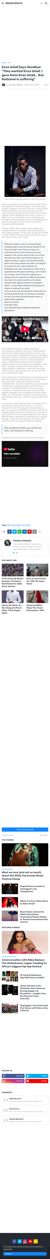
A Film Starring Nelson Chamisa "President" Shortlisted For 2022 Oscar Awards (12, 582)
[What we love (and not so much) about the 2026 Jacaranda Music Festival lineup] (25, 854)
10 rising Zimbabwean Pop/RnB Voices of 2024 (32, 976)
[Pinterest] (29, 532)
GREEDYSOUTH (14, 3)
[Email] (34, 532)
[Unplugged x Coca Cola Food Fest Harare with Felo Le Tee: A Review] (10, 1008)
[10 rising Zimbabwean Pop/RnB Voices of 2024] (10, 976)
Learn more (7, 1249)
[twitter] (14, 553)
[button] (2, 3)
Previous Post (8, 835)
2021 (9, 63)
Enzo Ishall (16, 525)
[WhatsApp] (19, 532)
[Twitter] (14, 532)
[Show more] (39, 532)
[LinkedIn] (24, 532)
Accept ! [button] (8, 1254)
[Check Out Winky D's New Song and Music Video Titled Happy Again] (13, 596)
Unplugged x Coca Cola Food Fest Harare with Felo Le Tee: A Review (34, 1008)
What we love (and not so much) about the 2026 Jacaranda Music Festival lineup (22, 875)
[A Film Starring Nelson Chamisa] (13, 570)
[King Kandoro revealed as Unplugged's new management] (10, 889)
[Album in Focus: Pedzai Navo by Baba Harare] (10, 902)
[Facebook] (9, 532)
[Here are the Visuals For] (37, 570)
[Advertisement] (25, 34)
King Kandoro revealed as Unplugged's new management (32, 888)
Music (28, 525)
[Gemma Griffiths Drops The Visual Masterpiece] (37, 596)
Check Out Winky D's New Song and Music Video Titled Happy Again (12, 609)
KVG (23, 525)
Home (4, 63)
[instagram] (16, 553)
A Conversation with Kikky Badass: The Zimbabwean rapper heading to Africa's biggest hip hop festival (24, 963)
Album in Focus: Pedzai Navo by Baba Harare (34, 902)
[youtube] (30, 1241)
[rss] (36, 1241)
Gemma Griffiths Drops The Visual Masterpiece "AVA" (35, 607)
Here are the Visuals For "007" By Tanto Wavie (36, 581)
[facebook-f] (14, 1241)
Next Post (43, 835)
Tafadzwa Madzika (22, 540)
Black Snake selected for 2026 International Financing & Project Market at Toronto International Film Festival (34, 917)
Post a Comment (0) (25, 830)
